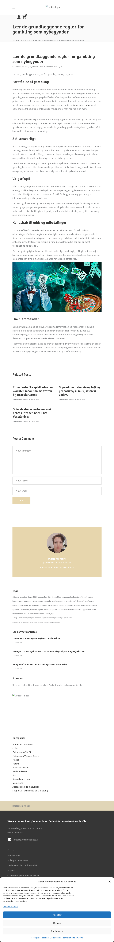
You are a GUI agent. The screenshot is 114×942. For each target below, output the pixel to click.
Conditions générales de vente (23, 875)
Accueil (15, 40)
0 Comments (52, 67)
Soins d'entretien (21, 779)
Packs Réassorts (21, 771)
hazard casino (17, 601)
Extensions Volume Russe (25, 755)
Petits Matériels (20, 767)
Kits (14, 775)
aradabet (23, 597)
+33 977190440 (15, 832)
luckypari (63, 605)
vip (52, 614)
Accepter (57, 915)
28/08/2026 (34, 399)
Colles (15, 748)
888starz (15, 597)
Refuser (57, 923)
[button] (109, 881)
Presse (11, 850)
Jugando (47, 601)
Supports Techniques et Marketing (30, 790)
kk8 (53, 601)
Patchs (15, 763)
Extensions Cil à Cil (21, 752)
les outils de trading (20, 605)
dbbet (54, 597)
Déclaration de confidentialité (62, 938)
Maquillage (17, 782)
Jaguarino (27, 601)
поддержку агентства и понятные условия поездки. (31, 622)
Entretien (76, 597)
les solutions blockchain (38, 605)
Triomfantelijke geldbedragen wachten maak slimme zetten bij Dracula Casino (33, 391)
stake (94, 609)
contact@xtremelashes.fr (25, 839)
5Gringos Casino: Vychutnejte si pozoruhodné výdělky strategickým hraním (48, 651)
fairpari (84, 597)
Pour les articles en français (70, 609)
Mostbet (94, 605)
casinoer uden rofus (80, 104)
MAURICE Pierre (21, 67)
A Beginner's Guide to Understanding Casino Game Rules (39, 664)
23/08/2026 (34, 421)
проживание (55, 622)
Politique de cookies (40, 938)
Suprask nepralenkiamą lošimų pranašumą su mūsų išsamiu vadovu (79, 391)
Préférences (57, 931)
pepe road (48, 609)
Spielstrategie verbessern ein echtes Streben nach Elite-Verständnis (32, 413)
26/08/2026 (80, 399)
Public (23, 40)
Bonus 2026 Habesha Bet (37, 597)
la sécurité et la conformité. (66, 601)
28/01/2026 (34, 67)
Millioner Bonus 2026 (82, 605)
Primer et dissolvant (22, 744)
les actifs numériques (85, 601)
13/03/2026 (17, 642)
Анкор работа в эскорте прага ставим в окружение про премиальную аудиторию (42, 618)
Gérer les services (10, 906)
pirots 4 (55, 609)
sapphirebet (86, 609)
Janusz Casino (38, 601)
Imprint (79, 938)
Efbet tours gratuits (64, 597)
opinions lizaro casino (20, 609)
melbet (70, 605)
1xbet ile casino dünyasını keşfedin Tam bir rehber (36, 638)
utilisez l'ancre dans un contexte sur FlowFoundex (31, 614)
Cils (49, 597)
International (13, 855)
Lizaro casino (53, 605)
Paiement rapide (36, 609)
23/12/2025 (17, 668)
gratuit (90, 597)
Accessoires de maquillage (25, 786)
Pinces (15, 759)
